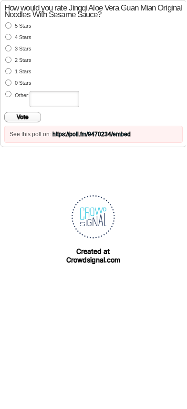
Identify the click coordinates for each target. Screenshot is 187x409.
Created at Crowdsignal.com (93, 255)
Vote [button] (23, 117)
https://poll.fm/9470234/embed (91, 134)
